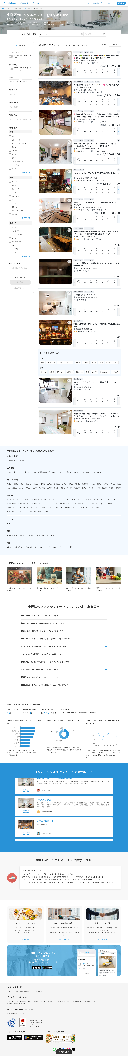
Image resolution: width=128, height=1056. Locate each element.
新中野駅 (52, 472)
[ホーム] (9, 3)
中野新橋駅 (85, 472)
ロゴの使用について (89, 1001)
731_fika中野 (26, 813)
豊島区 (43, 484)
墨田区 (112, 484)
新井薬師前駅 (42, 472)
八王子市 (77, 488)
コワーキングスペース (62, 504)
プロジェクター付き (31, 547)
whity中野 (26, 791)
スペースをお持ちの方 (95, 3)
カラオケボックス (53, 508)
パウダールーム (12, 508)
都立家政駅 (67, 472)
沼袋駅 (34, 472)
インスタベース (8, 8)
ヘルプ (37, 3)
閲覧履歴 (25, 3)
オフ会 (94, 362)
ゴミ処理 (95, 372)
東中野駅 (26, 472)
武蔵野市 (85, 484)
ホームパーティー (112, 362)
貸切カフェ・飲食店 (106, 504)
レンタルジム (48, 504)
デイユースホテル (78, 504)
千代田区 (29, 484)
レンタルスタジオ (36, 500)
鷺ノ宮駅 (76, 472)
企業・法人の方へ (13, 1014)
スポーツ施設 (40, 508)
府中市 (91, 488)
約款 (29, 1001)
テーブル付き (68, 547)
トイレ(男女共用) (117, 372)
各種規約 (23, 1001)
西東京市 (118, 488)
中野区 (92, 484)
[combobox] (72, 34)
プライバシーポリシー (39, 1001)
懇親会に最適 (40, 535)
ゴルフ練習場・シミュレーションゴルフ (74, 508)
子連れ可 (30, 535)
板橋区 (84, 488)
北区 (8, 488)
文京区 (106, 484)
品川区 (49, 484)
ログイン (110, 3)
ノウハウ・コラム (13, 1001)
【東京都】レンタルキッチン (16, 460)
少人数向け (50, 535)
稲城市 (104, 488)
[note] (73, 1049)
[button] (64, 616)
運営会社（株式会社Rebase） (16, 1004)
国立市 (34, 488)
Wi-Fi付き (10, 547)
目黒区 (71, 484)
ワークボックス (110, 500)
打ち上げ (86, 362)
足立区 (14, 488)
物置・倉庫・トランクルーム (16, 512)
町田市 (69, 488)
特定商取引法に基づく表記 (56, 1001)
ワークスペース (49, 500)
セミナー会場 (98, 500)
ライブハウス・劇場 (34, 512)
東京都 (28, 8)
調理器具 (70, 372)
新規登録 (121, 3)
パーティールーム (62, 500)
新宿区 (16, 484)
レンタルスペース (13, 500)
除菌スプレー (104, 372)
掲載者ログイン (29, 991)
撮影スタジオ (87, 500)
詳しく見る (62, 939)
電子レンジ (60, 372)
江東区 (99, 484)
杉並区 (119, 484)
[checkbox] (10, 136)
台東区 (64, 484)
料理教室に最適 (12, 535)
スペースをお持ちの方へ (15, 991)
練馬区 (28, 488)
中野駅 (9, 472)
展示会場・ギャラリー (27, 508)
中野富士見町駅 (96, 472)
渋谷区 (9, 484)
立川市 (49, 488)
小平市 (98, 488)
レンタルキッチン (20, 8)
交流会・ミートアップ (65, 362)
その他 (46, 512)
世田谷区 (57, 484)
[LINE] (54, 1049)
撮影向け (22, 535)
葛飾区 (63, 488)
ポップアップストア (95, 508)
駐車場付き (19, 547)
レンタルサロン (76, 500)
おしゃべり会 (51, 362)
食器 (87, 372)
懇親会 (101, 362)
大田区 (21, 488)
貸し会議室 (24, 500)
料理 (42, 362)
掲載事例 (39, 991)
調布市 (56, 488)
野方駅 (59, 472)
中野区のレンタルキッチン (39, 8)
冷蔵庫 (52, 372)
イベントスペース (91, 504)
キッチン (44, 372)
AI (118, 52)
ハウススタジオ (23, 504)
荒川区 (78, 484)
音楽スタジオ (11, 504)
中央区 (36, 484)
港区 (22, 484)
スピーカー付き (45, 547)
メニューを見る (24, 939)
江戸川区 (42, 488)
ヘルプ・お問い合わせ (74, 1001)
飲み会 (78, 362)
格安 (8, 523)
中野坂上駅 (17, 472)
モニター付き (57, 547)
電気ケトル (79, 372)
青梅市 (111, 488)
